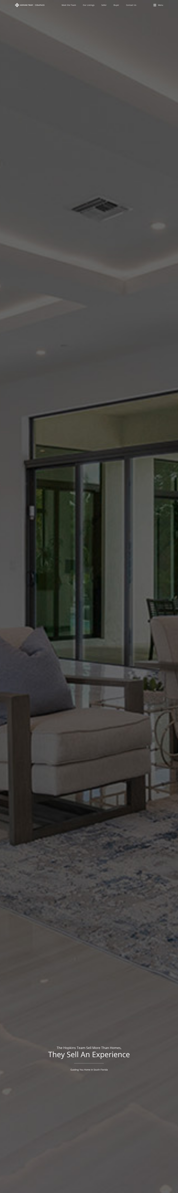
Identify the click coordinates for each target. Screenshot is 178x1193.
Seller (104, 5)
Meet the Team (69, 5)
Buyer (116, 5)
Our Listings (89, 5)
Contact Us (131, 5)
